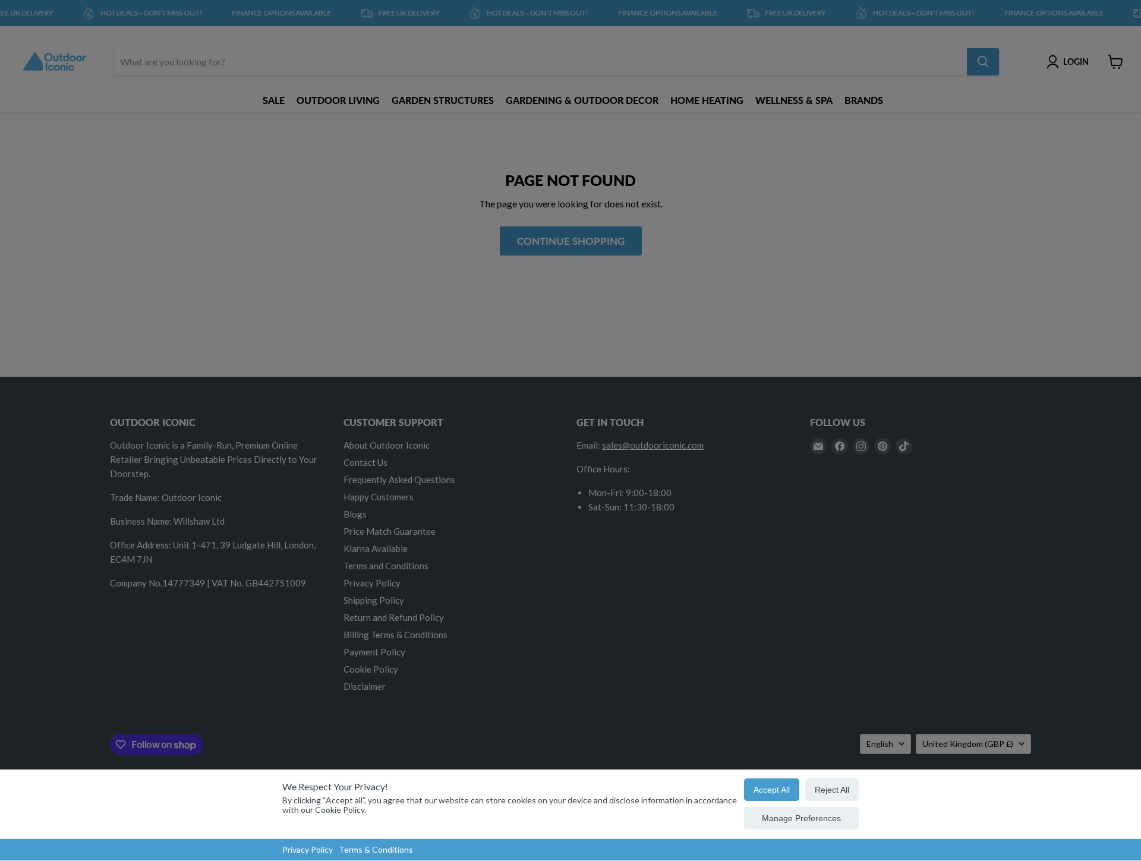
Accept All (772, 789)
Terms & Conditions (376, 849)
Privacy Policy (307, 849)
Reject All (832, 789)
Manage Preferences (801, 818)
